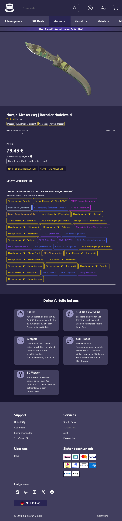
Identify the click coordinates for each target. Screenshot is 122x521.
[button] (90, 8)
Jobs (16, 455)
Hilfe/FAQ (19, 422)
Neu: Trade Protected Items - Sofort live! (61, 29)
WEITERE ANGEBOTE (53, 168)
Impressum (102, 515)
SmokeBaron (70, 422)
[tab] (61, 181)
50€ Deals (38, 21)
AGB (65, 432)
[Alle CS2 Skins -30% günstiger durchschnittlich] (9, 8)
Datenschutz (70, 438)
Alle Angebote (13, 21)
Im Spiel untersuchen (24, 168)
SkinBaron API (21, 438)
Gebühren (19, 427)
